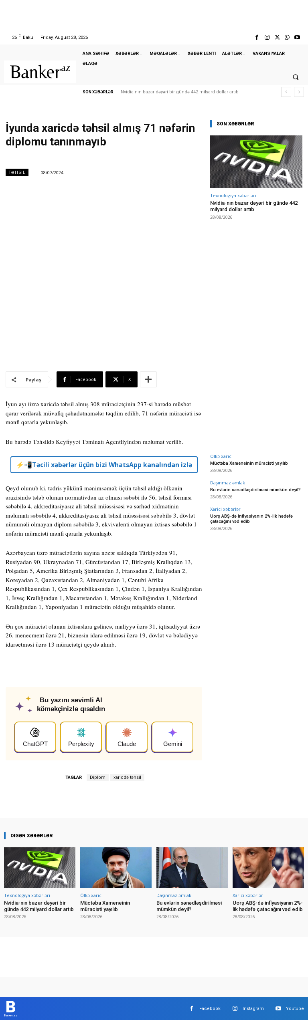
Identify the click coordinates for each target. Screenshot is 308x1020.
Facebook (210, 1008)
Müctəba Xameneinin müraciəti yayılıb (249, 463)
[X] (277, 37)
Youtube (295, 1008)
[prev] (286, 92)
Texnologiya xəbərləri (233, 195)
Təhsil (17, 172)
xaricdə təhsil (127, 777)
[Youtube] (297, 37)
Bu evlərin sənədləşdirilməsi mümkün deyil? (255, 489)
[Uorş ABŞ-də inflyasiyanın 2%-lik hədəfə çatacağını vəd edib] (268, 867)
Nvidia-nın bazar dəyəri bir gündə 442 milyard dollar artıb (180, 92)
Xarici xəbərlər (225, 509)
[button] (295, 77)
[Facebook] (257, 37)
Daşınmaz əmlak (227, 482)
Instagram (253, 1008)
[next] (299, 92)
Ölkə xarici (221, 456)
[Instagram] (267, 37)
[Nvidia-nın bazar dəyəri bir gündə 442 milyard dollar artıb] (256, 161)
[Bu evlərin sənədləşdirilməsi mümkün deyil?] (192, 867)
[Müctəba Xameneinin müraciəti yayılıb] (116, 867)
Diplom (97, 777)
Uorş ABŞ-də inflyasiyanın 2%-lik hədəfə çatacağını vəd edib (268, 906)
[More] (148, 379)
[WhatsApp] (287, 37)
